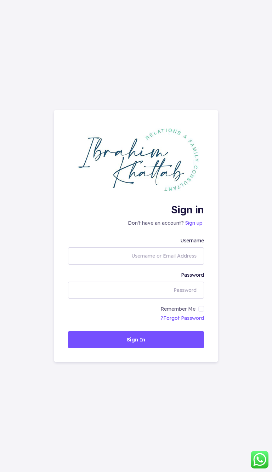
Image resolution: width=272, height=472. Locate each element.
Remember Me (178, 309)
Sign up (194, 223)
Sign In (136, 339)
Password (192, 275)
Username (192, 240)
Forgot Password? (182, 318)
